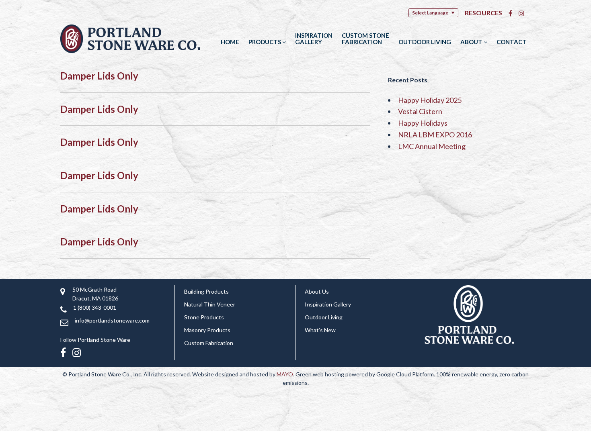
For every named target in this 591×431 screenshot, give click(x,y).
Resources (483, 12)
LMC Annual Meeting (432, 146)
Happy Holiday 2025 (430, 100)
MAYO (285, 374)
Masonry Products (207, 330)
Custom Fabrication (208, 342)
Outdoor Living (424, 41)
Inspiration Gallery (313, 38)
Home (230, 41)
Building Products (206, 291)
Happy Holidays (422, 122)
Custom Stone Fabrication (365, 38)
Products (265, 41)
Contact (512, 41)
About (472, 41)
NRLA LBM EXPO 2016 (435, 134)
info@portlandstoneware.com (112, 320)
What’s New (320, 330)
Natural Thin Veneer (209, 304)
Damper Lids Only (99, 76)
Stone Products (204, 317)
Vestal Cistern (420, 111)
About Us (317, 291)
